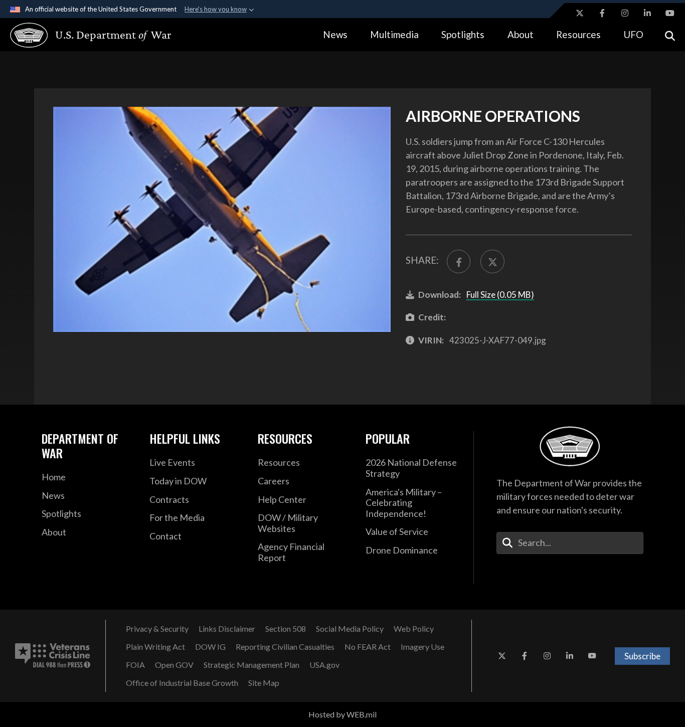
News (335, 34)
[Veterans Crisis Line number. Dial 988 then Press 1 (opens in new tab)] (52, 655)
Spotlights (462, 34)
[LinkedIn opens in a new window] (647, 13)
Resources (578, 34)
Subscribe (642, 656)
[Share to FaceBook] (458, 261)
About (520, 34)
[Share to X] (492, 261)
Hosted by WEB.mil (342, 714)
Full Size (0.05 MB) (500, 294)
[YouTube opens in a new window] (669, 13)
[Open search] (670, 35)
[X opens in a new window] (579, 13)
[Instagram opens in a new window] (624, 13)
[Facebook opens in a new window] (602, 13)
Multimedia (394, 34)
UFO (633, 34)
